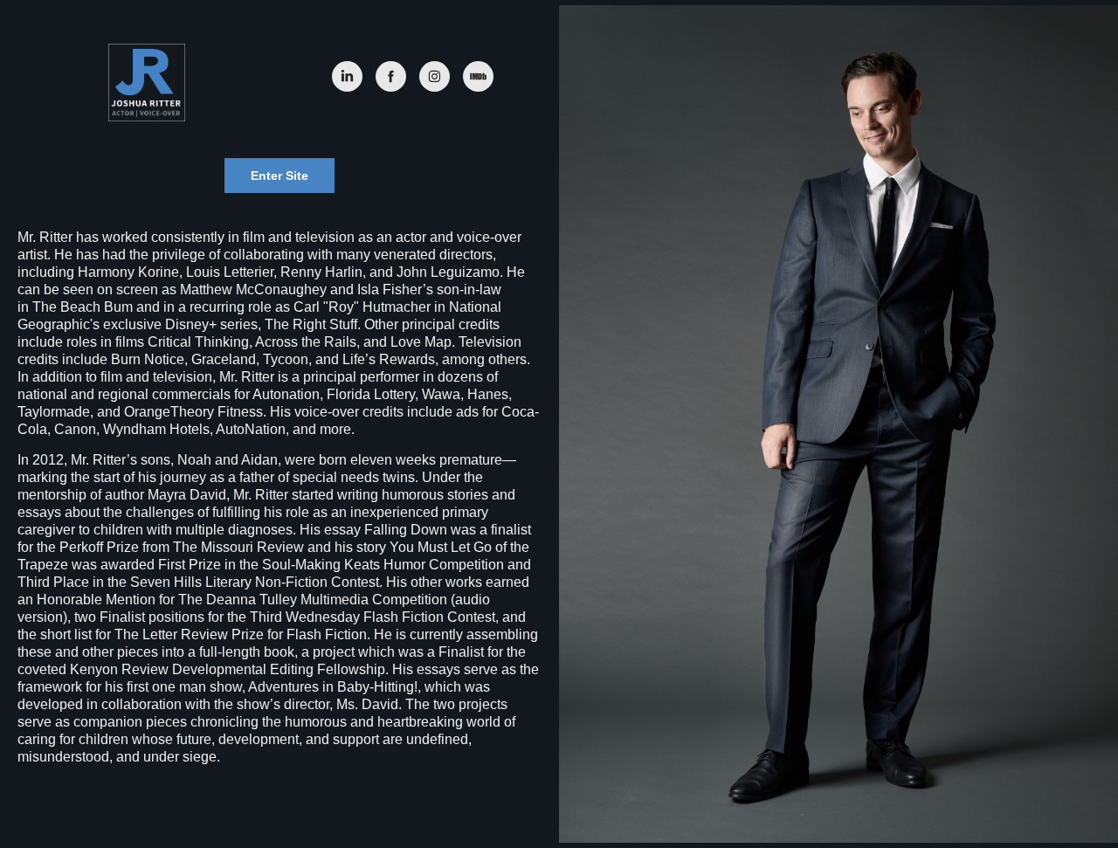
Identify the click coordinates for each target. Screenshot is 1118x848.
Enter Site (279, 176)
